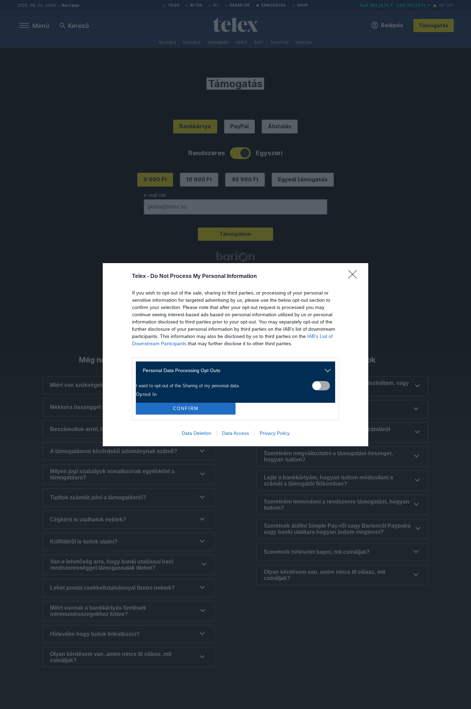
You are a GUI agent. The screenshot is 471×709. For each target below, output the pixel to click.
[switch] (321, 385)
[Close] (354, 276)
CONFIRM (186, 408)
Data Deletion (196, 433)
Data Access (235, 433)
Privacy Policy (275, 433)
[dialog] (235, 354)
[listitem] (233, 370)
